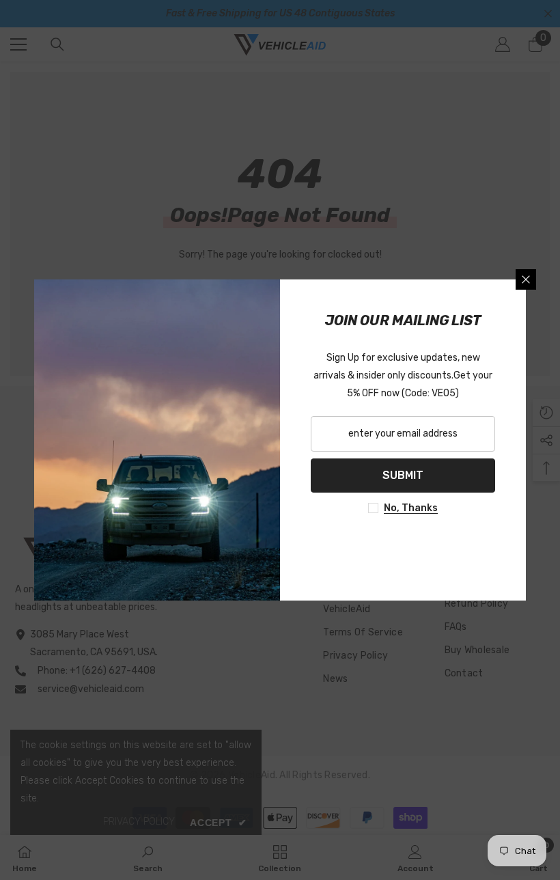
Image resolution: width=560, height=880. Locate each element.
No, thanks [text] (411, 508)
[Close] (526, 279)
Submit (402, 475)
